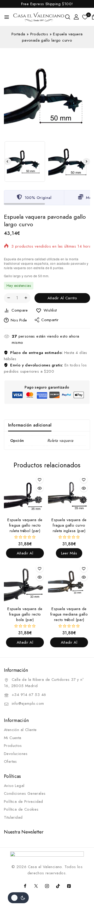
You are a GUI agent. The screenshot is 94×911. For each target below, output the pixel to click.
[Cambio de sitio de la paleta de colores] (18, 897)
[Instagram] (47, 886)
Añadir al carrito (62, 298)
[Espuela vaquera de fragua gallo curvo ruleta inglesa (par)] (69, 494)
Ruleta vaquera (60, 440)
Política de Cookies (21, 809)
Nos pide (19, 320)
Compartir (49, 320)
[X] (36, 886)
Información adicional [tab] (29, 425)
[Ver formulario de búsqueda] (67, 17)
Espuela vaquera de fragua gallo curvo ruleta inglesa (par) (68, 525)
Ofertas (10, 761)
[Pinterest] (69, 886)
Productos (39, 34)
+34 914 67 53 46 (29, 694)
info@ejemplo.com (28, 703)
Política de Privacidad (23, 801)
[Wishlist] (39, 479)
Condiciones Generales (24, 793)
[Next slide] (86, 161)
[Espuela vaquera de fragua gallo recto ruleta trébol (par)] (25, 494)
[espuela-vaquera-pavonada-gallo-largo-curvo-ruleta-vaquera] (47, 95)
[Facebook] (25, 886)
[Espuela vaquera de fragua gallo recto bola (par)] (25, 583)
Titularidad (13, 817)
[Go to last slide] (7, 161)
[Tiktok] (58, 886)
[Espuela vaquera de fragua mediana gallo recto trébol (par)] (69, 583)
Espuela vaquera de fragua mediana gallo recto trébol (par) (69, 614)
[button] (25, 161)
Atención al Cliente (20, 730)
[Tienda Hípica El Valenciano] (39, 17)
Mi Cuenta (12, 738)
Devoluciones (16, 754)
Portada (18, 34)
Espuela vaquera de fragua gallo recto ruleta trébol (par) (24, 525)
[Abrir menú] (6, 17)
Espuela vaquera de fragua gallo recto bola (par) (24, 614)
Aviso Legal (14, 786)
